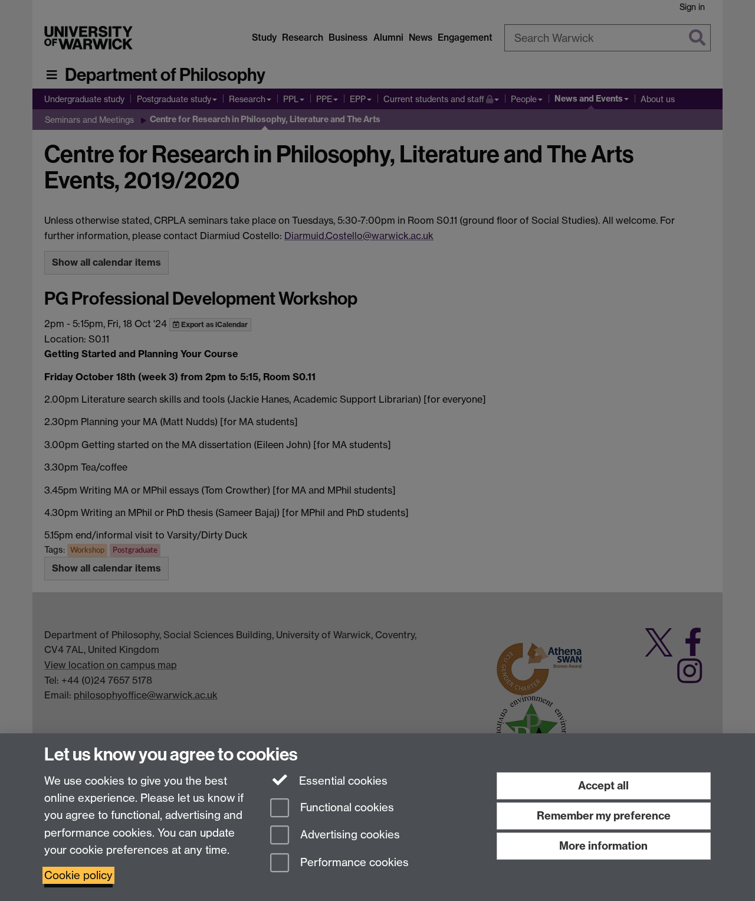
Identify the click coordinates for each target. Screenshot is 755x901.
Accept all (603, 785)
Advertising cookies (348, 835)
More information (603, 846)
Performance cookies (353, 863)
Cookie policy (78, 875)
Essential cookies (342, 781)
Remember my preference (604, 815)
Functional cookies (345, 807)
